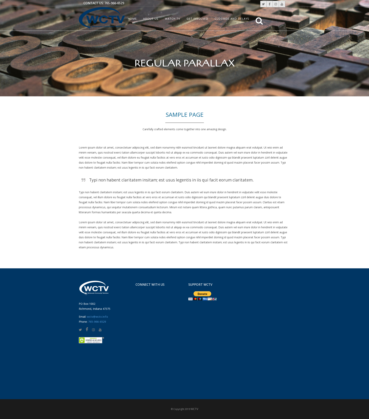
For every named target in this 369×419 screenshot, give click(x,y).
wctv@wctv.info (97, 316)
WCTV (194, 409)
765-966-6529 (114, 3)
